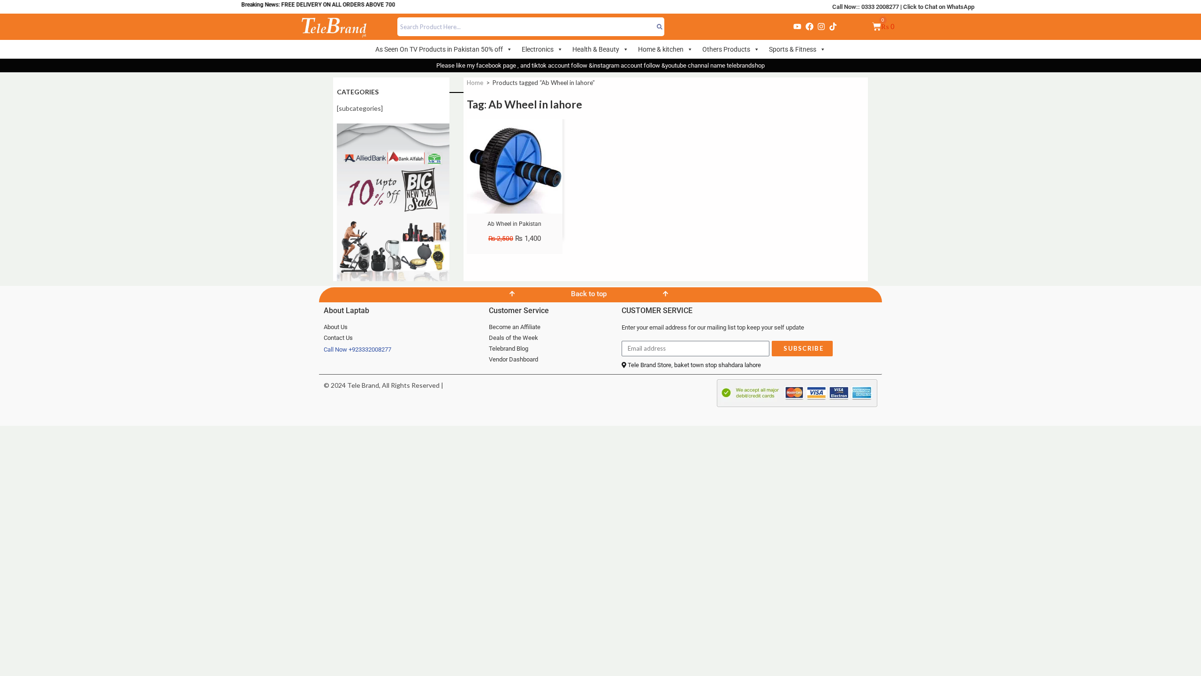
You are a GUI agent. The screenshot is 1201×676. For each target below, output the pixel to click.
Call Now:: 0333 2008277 (865, 6)
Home (475, 82)
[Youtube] (797, 26)
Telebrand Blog (508, 348)
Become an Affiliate (514, 326)
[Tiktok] (833, 26)
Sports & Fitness (792, 49)
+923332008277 (370, 349)
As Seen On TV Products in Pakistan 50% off (439, 49)
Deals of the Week (513, 337)
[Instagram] (821, 26)
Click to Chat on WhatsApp (938, 6)
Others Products (726, 49)
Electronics (538, 49)
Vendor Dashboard (513, 359)
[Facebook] (809, 26)
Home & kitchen (661, 49)
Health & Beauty (595, 49)
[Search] (659, 26)
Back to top (589, 294)
